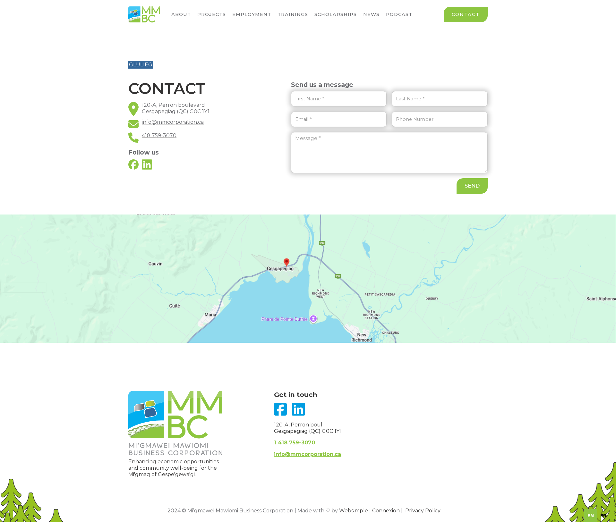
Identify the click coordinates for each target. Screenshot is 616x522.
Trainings (293, 14)
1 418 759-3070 (294, 443)
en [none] (590, 515)
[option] (603, 515)
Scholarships (335, 14)
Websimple (353, 511)
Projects (211, 14)
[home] (144, 14)
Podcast (399, 14)
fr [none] (603, 515)
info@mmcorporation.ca (307, 454)
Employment (251, 14)
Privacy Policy (423, 511)
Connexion (386, 511)
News (371, 14)
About (181, 14)
